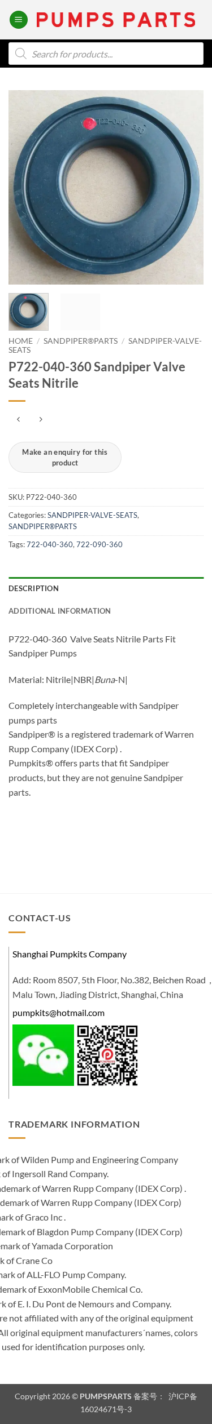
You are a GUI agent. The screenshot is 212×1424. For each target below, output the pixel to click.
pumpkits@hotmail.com (58, 1012)
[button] (19, 20)
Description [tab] (33, 588)
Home (20, 340)
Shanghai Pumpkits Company (69, 953)
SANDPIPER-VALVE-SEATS (92, 515)
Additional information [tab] (59, 610)
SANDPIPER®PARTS (81, 340)
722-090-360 (99, 544)
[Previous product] (40, 419)
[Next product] (18, 419)
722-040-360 (50, 544)
